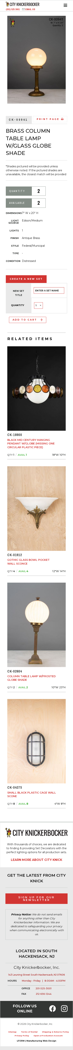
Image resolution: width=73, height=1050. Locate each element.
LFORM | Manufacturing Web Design (36, 1041)
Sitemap (12, 1032)
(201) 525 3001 (13, 9)
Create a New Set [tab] (26, 278)
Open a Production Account (48, 1036)
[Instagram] (64, 1011)
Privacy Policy (22, 1036)
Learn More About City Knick (36, 860)
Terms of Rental (29, 1032)
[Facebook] (52, 1011)
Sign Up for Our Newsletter (36, 899)
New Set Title (18, 293)
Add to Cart (25, 319)
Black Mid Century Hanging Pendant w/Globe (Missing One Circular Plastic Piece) (31, 443)
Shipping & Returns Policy (55, 1032)
